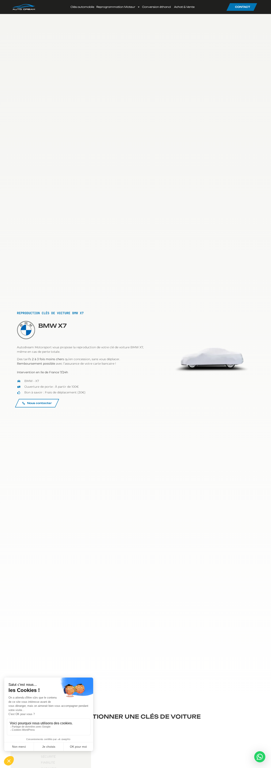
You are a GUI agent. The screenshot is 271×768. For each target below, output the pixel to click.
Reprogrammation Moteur (115, 6)
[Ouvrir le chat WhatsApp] (260, 757)
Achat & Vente (184, 6)
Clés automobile (82, 6)
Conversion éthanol (156, 6)
